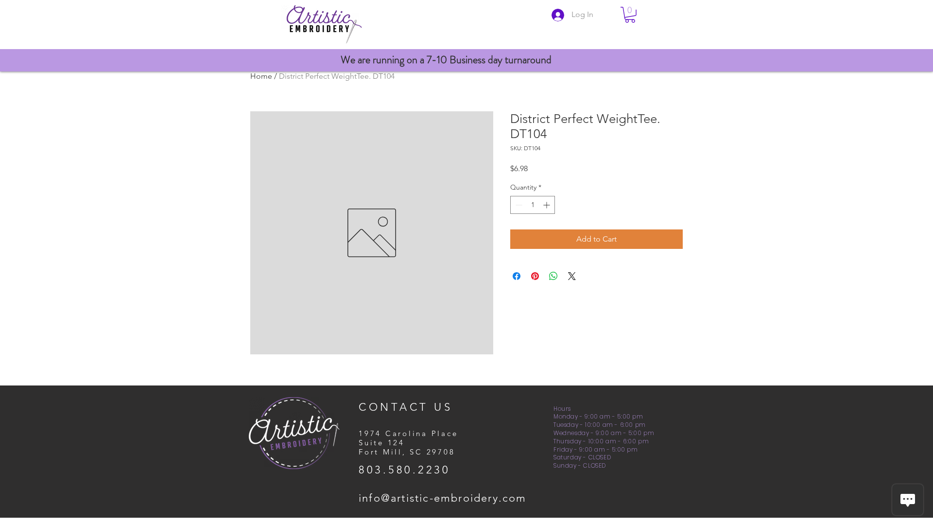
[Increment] (547, 204)
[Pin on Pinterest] (535, 276)
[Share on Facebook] (516, 276)
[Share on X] (572, 276)
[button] (630, 15)
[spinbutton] (532, 204)
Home (261, 76)
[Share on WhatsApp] (553, 276)
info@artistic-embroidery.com (443, 498)
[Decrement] (518, 204)
